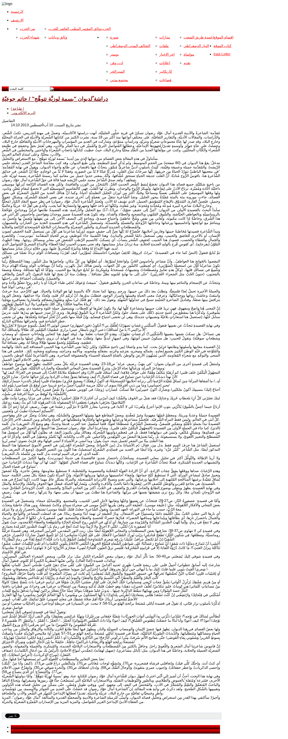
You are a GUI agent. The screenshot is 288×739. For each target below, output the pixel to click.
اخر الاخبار (167, 54)
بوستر (114, 54)
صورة (114, 37)
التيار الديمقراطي (196, 46)
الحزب (106, 29)
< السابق (17, 727)
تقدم (187, 63)
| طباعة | (17, 109)
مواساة (189, 54)
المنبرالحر (117, 71)
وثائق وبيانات (57, 37)
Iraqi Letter (222, 54)
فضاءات (165, 80)
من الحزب (27, 29)
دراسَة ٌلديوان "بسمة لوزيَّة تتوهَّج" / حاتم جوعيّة (55, 99)
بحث (5, 88)
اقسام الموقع (223, 37)
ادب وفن (116, 63)
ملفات (164, 46)
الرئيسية (17, 12)
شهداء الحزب (29, 37)
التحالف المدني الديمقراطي (130, 46)
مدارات (164, 37)
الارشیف (17, 20)
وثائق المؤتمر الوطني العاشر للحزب (74, 29)
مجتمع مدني (119, 80)
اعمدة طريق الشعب (199, 37)
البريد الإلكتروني (23, 113)
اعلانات (164, 63)
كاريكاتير (165, 71)
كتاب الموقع (223, 46)
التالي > (16, 731)
